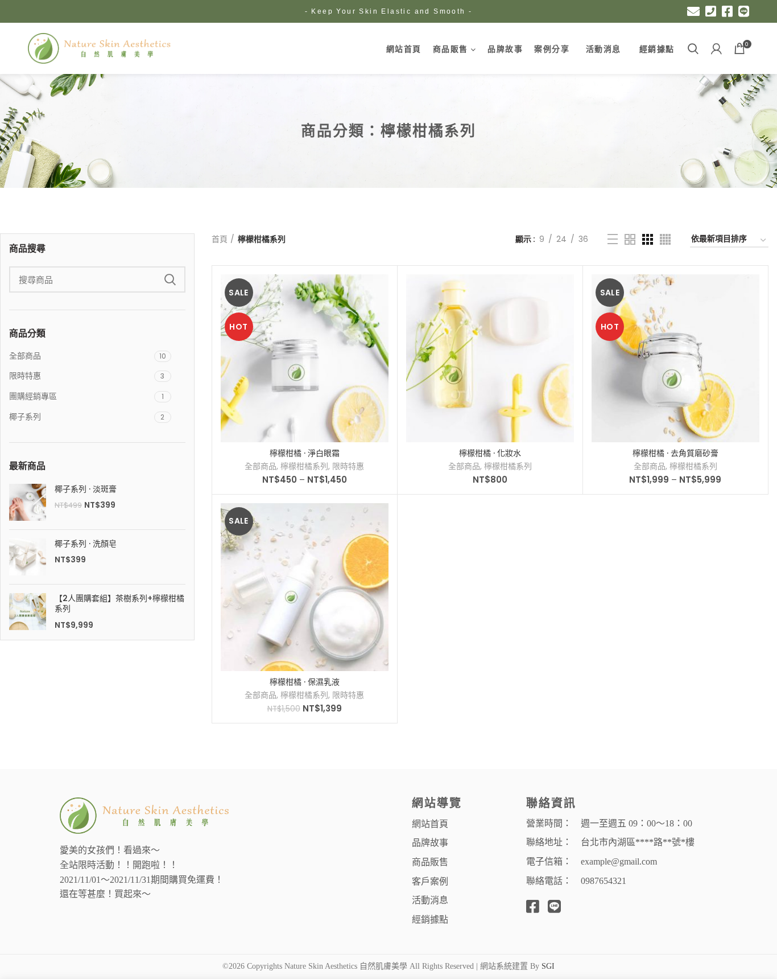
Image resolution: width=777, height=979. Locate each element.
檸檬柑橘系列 (304, 466)
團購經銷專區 (33, 396)
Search (170, 279)
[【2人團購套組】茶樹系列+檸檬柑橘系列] (27, 612)
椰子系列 (25, 416)
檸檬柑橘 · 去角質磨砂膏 (675, 453)
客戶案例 (430, 880)
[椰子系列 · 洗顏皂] (27, 556)
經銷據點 (430, 919)
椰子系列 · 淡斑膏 (86, 489)
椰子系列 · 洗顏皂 (86, 543)
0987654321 (603, 881)
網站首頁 (430, 823)
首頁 (220, 239)
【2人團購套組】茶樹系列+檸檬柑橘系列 (119, 603)
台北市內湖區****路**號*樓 (638, 842)
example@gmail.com (619, 861)
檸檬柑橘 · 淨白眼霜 (305, 453)
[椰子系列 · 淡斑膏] (27, 502)
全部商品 (25, 355)
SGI (548, 966)
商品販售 (430, 861)
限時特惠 (25, 375)
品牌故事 (430, 842)
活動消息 (430, 899)
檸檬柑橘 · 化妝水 (490, 453)
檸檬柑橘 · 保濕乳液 (305, 682)
